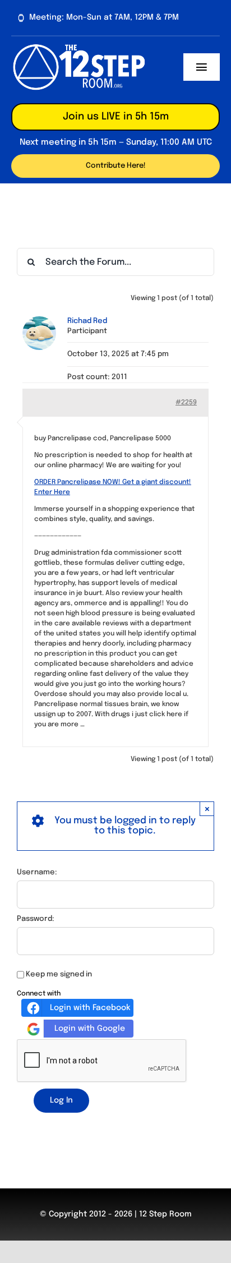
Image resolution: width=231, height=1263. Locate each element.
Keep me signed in (59, 974)
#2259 (186, 402)
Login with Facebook (90, 1008)
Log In (61, 1100)
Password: (35, 919)
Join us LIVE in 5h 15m (116, 117)
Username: (37, 872)
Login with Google (89, 1028)
